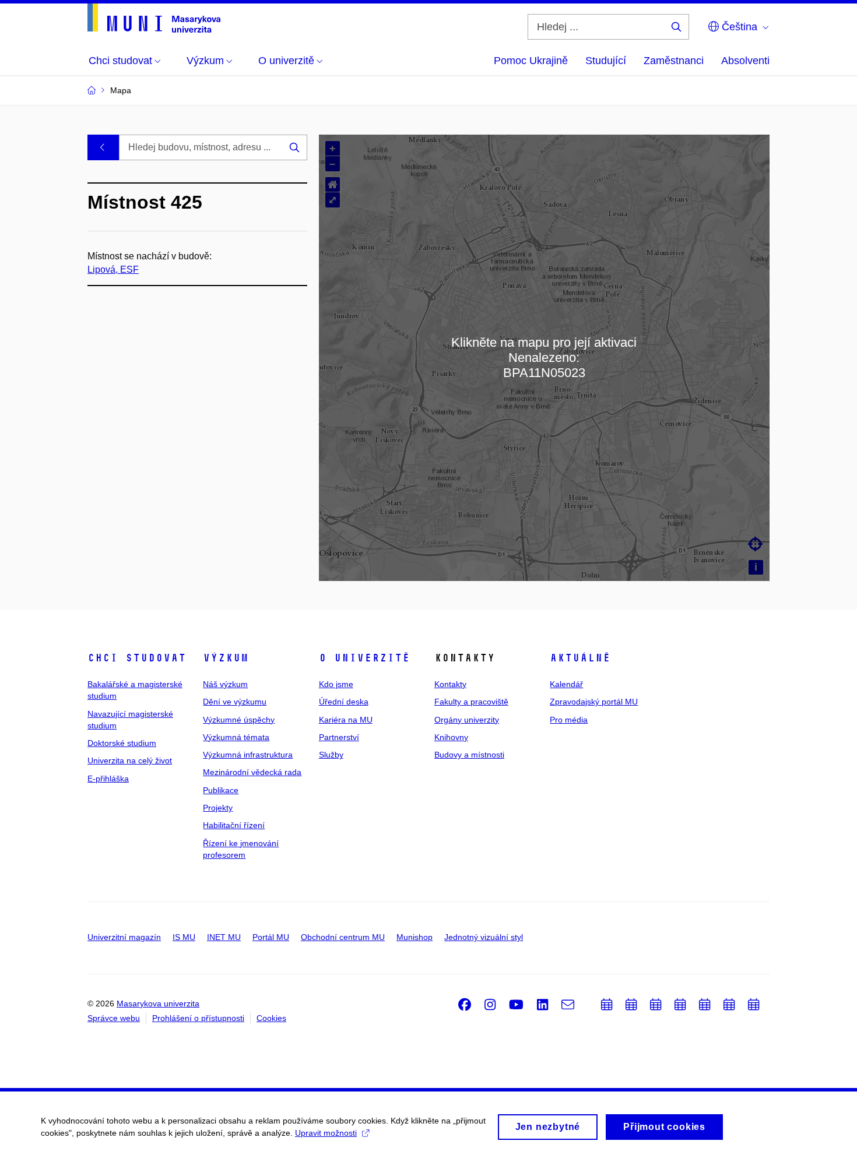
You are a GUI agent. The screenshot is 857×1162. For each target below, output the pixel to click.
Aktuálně (580, 658)
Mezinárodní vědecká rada (252, 772)
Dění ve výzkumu (234, 701)
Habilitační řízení (234, 825)
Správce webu (113, 1018)
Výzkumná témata (236, 737)
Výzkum (225, 658)
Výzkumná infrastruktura (248, 754)
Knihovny (451, 737)
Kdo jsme (336, 684)
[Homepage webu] (153, 18)
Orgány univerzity (466, 719)
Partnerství (339, 737)
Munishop (414, 937)
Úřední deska (343, 701)
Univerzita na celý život (129, 760)
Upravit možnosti (326, 1133)
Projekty (218, 807)
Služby (331, 754)
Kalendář (566, 684)
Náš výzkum (225, 684)
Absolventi (745, 60)
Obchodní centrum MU (343, 937)
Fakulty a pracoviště (471, 701)
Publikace (220, 790)
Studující (605, 60)
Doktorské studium (121, 743)
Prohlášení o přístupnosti (198, 1018)
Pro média (569, 719)
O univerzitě (364, 658)
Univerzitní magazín (124, 937)
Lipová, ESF (113, 269)
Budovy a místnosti (469, 754)
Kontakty (450, 684)
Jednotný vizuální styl (483, 937)
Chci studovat (136, 658)
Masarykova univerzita (158, 1003)
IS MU (184, 937)
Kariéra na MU (346, 719)
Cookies (271, 1018)
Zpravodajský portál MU (594, 701)
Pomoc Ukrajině (531, 60)
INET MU (224, 937)
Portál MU (270, 937)
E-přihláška (108, 778)
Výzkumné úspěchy (239, 719)
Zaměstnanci (674, 60)
